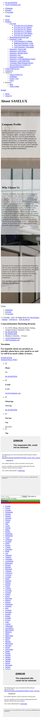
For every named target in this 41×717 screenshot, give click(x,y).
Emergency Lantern (16, 57)
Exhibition (13, 77)
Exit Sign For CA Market (22, 31)
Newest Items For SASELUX (20, 65)
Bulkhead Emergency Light (23, 43)
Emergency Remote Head (18, 53)
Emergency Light (16, 39)
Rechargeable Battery (17, 67)
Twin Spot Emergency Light (24, 45)
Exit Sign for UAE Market (23, 33)
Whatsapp (4, 500)
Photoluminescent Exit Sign (19, 37)
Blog (11, 84)
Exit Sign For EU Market (22, 27)
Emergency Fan (15, 55)
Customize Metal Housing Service (21, 63)
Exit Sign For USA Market (23, 25)
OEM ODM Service (12, 69)
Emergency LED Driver (18, 51)
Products (8, 22)
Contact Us (9, 71)
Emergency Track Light (18, 49)
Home (7, 20)
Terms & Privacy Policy (9, 360)
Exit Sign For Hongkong (22, 35)
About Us (8, 96)
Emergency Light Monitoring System (22, 59)
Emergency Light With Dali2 (20, 61)
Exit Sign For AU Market (23, 29)
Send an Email (6, 502)
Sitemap (4, 319)
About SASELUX (16, 75)
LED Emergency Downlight (24, 47)
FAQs (12, 80)
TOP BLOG (13, 319)
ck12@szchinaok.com (13, 393)
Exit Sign (13, 24)
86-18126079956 (11, 376)
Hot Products (34, 317)
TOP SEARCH (24, 319)
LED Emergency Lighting (23, 41)
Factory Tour (14, 78)
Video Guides (14, 86)
